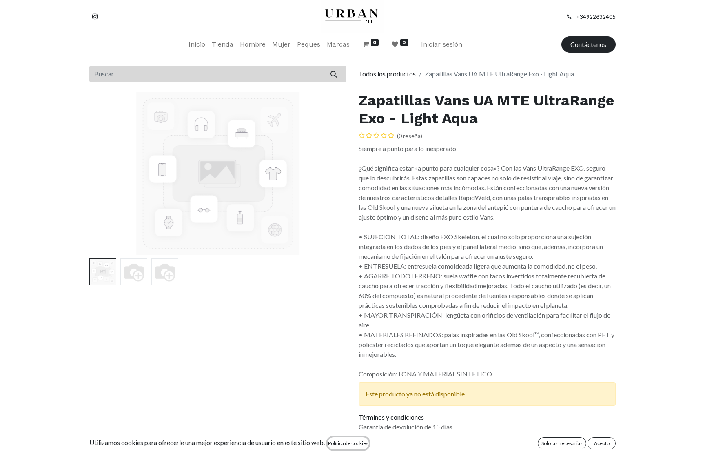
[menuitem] (196, 44)
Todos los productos (387, 74)
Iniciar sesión (441, 44)
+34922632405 (596, 16)
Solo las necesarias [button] (562, 443)
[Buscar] (333, 74)
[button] (108, 173)
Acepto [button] (602, 443)
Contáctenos (588, 44)
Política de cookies (348, 443)
